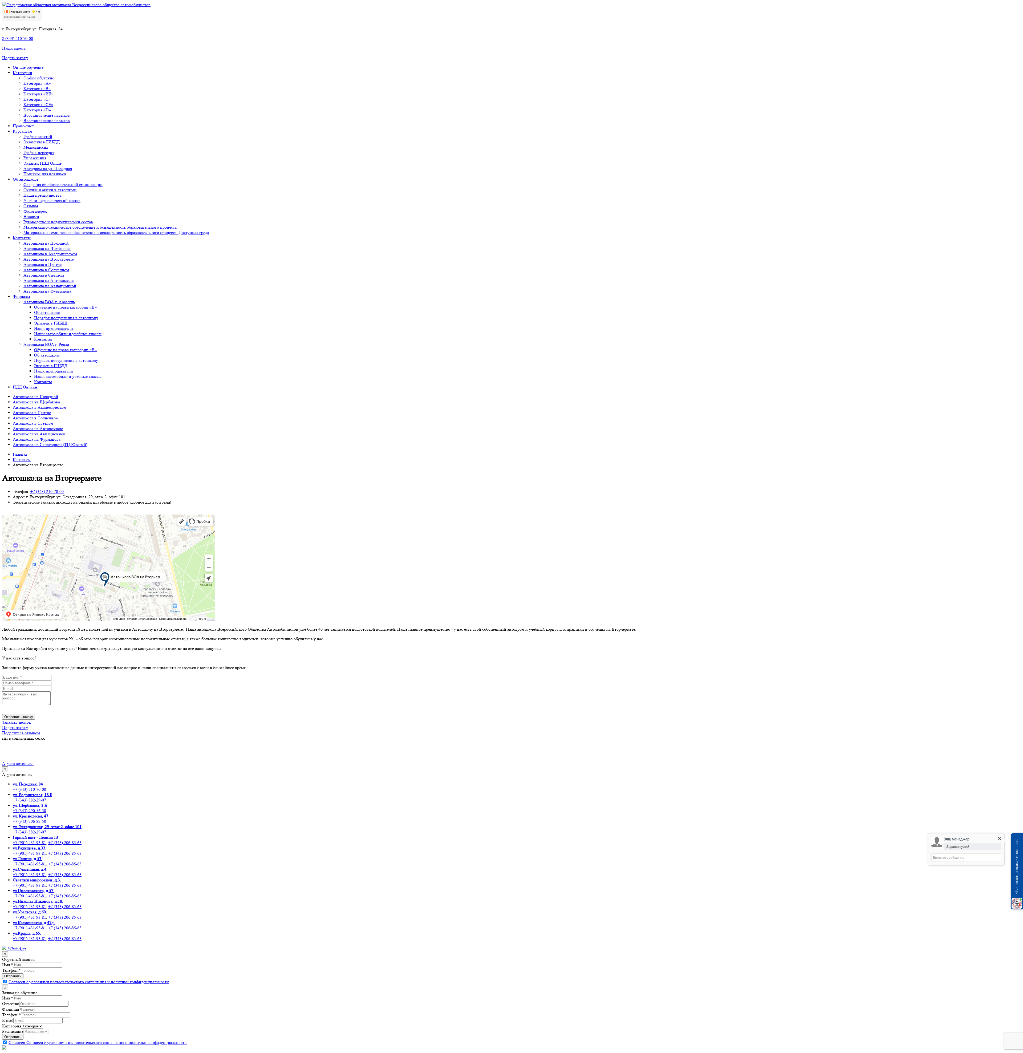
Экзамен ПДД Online (42, 163)
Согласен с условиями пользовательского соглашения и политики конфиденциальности (89, 981)
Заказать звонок (16, 722)
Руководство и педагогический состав (58, 221)
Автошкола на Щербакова (47, 248)
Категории (22, 72)
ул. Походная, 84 (28, 784)
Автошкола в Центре (42, 264)
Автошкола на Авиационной (49, 285)
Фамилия (10, 1009)
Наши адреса (14, 48)
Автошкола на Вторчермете (48, 259)
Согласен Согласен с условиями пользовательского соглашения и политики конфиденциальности (98, 1042)
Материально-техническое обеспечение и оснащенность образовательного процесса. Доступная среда (116, 232)
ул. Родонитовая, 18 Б (32, 794)
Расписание (12, 1031)
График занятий (37, 136)
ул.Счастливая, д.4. (30, 869)
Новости (31, 216)
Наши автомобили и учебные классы (68, 333)
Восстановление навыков (46, 115)
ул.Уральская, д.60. (30, 911)
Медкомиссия (35, 147)
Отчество (10, 1003)
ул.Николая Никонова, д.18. (38, 901)
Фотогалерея (35, 211)
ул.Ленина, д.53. (27, 858)
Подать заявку (15, 57)
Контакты (22, 237)
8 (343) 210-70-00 (17, 38)
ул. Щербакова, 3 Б (30, 805)
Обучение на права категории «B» (65, 307)
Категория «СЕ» (38, 104)
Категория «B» (37, 88)
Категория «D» (37, 109)
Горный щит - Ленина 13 (35, 837)
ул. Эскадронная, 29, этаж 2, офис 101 (47, 826)
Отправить (12, 976)
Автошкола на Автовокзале (48, 280)
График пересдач (38, 152)
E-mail (7, 1020)
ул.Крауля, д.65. (27, 933)
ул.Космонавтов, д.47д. (34, 922)
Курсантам (22, 131)
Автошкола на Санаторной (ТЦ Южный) (50, 444)
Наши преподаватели (53, 328)
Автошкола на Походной (46, 243)
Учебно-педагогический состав (51, 200)
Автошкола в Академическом (50, 253)
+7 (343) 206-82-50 (29, 821)
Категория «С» (37, 99)
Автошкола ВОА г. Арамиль (49, 301)
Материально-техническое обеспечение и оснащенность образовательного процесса (100, 227)
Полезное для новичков (44, 173)
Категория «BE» (38, 93)
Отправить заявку (18, 717)
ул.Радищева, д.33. (29, 848)
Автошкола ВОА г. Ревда (46, 344)
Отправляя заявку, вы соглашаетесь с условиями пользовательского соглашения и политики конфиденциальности (90, 709)
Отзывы (30, 205)
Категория (11, 1025)
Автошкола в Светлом (43, 275)
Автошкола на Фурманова (47, 291)
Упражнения (34, 157)
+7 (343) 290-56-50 (29, 810)
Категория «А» (37, 83)
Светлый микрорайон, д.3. (37, 879)
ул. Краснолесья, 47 (30, 816)
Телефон (11, 970)
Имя (7, 964)
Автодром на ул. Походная (47, 168)
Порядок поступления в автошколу (66, 317)
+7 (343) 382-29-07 (29, 800)
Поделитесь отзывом (21, 732)
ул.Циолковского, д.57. (33, 890)
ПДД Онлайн (25, 387)
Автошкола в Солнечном (46, 269)
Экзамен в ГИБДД (50, 323)
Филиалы (21, 296)
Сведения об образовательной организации (63, 184)
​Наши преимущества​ (42, 195)
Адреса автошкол (18, 763)
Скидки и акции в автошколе (50, 189)
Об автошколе (25, 179)
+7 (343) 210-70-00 (29, 789)
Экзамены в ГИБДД (41, 141)
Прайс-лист (23, 125)
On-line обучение (28, 67)
